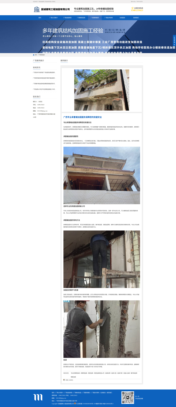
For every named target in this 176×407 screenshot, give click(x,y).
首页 (39, 17)
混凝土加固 (126, 373)
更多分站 (133, 1)
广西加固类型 (67, 17)
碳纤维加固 (134, 373)
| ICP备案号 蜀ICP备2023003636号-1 (103, 403)
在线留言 (122, 17)
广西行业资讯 (139, 1)
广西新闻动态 (81, 17)
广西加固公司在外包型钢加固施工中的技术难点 (45, 89)
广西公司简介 (54, 17)
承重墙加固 (84, 373)
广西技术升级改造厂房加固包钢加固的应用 (45, 72)
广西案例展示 (95, 17)
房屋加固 (90, 373)
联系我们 (136, 17)
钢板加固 (73, 377)
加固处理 (107, 373)
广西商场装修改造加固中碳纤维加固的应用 (45, 78)
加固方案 (119, 373)
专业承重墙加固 (75, 373)
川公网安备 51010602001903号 (84, 403)
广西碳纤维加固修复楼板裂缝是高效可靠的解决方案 (45, 83)
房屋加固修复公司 (99, 373)
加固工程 (113, 373)
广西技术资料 (108, 17)
